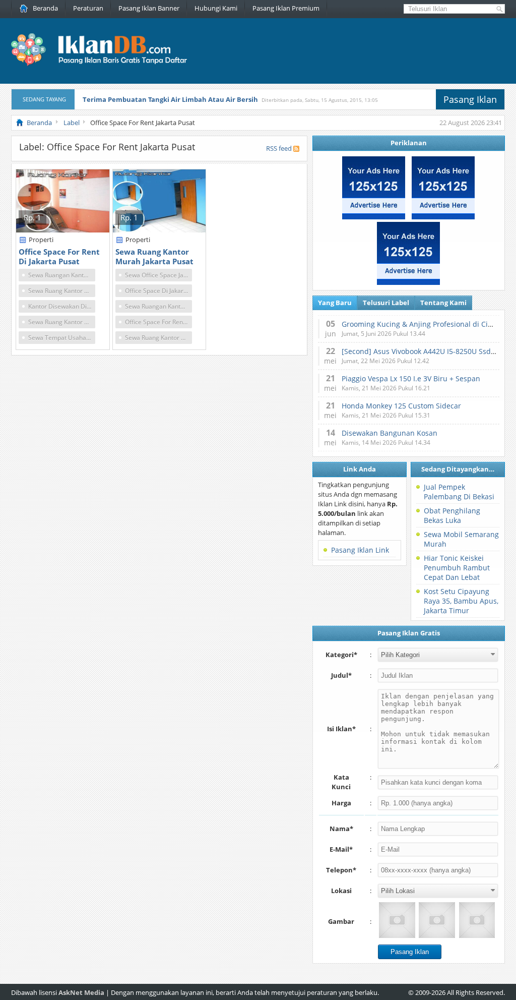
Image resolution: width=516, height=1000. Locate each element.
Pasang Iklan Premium (285, 8)
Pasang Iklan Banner (148, 8)
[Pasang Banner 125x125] (374, 216)
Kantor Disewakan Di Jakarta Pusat (61, 306)
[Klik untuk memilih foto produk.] (397, 920)
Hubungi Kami (216, 8)
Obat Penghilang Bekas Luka (452, 515)
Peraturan (88, 8)
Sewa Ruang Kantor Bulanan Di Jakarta (61, 290)
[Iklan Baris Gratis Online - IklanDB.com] (105, 64)
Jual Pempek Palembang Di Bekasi (459, 491)
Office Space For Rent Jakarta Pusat (158, 322)
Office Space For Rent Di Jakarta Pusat (59, 256)
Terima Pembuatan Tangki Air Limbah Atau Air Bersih (170, 99)
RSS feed (279, 148)
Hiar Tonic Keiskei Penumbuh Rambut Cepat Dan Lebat (457, 567)
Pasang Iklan (470, 99)
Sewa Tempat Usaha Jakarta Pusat (61, 337)
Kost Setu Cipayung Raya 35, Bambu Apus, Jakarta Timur (461, 600)
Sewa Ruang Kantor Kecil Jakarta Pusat (158, 337)
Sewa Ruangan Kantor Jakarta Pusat (61, 275)
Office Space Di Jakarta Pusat (158, 290)
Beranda (45, 8)
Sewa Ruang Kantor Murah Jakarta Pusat (61, 322)
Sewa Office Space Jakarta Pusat (158, 275)
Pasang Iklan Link (360, 550)
